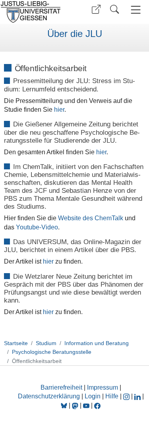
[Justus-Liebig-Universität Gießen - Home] (36, 12)
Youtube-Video (37, 227)
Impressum (102, 387)
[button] (96, 9)
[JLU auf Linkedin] (138, 396)
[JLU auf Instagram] (127, 396)
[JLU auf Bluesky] (65, 405)
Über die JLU (74, 33)
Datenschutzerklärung (49, 396)
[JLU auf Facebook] (97, 405)
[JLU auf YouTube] (86, 405)
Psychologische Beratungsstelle (51, 352)
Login (93, 396)
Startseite (16, 343)
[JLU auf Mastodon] (76, 405)
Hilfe (111, 396)
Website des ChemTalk (90, 218)
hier (59, 109)
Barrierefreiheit (61, 387)
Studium (46, 343)
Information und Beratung (96, 343)
